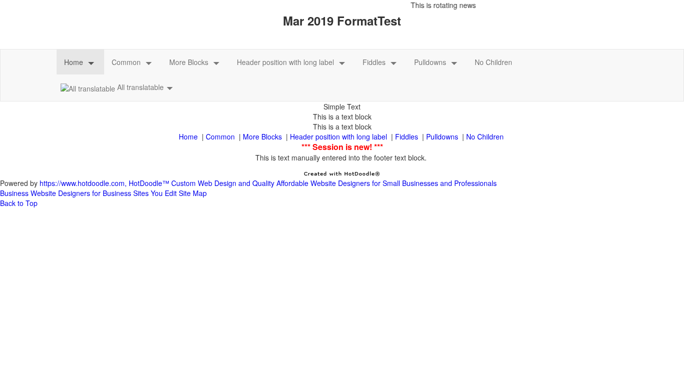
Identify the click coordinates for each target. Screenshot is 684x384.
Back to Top (19, 203)
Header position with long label (285, 62)
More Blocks (188, 62)
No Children (493, 62)
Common (126, 62)
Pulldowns (430, 62)
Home (73, 62)
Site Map (193, 193)
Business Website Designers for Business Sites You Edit (88, 193)
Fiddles (374, 62)
